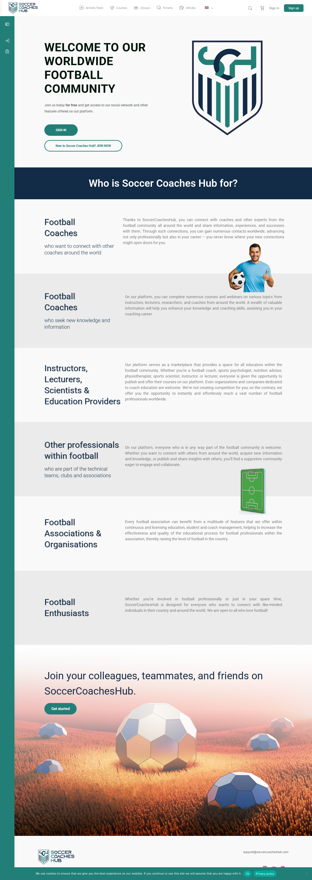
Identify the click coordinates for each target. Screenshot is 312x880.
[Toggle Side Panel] (7, 24)
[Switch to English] (265, 866)
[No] (307, 874)
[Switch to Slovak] (274, 866)
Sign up (293, 8)
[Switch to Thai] (283, 866)
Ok (248, 873)
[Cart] (262, 8)
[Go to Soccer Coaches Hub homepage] (23, 8)
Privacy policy (265, 873)
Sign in (274, 8)
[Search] (250, 8)
